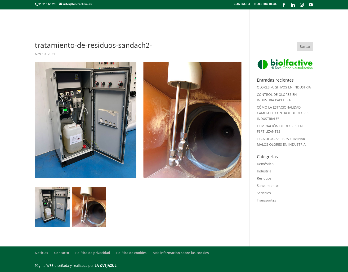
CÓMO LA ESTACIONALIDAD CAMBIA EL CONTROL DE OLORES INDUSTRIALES (283, 113)
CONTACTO (242, 4)
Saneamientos (268, 185)
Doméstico (265, 164)
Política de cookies (131, 252)
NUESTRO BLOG (265, 4)
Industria (264, 171)
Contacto (61, 252)
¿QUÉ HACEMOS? (174, 19)
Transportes (266, 200)
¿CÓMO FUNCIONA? (268, 19)
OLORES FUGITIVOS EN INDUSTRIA (284, 87)
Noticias (41, 252)
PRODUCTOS (302, 19)
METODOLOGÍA (232, 19)
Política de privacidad (92, 252)
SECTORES (203, 19)
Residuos (264, 178)
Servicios (264, 193)
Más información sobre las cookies (181, 252)
